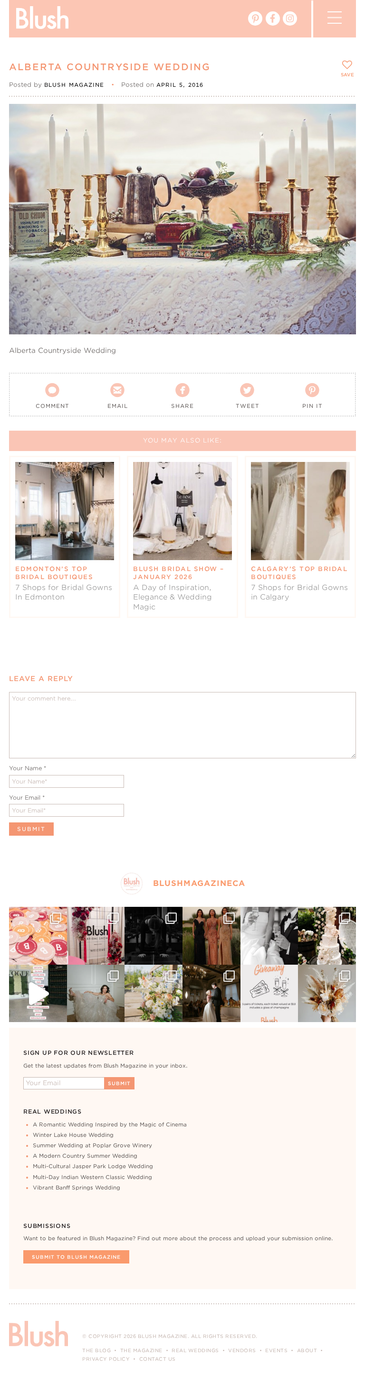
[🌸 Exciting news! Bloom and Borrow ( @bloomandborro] (153, 994)
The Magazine (141, 1350)
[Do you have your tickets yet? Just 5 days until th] (269, 936)
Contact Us (157, 1359)
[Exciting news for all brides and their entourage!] (211, 936)
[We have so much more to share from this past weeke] (38, 936)
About (307, 1350)
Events (276, 1350)
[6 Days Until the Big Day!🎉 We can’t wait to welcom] (38, 994)
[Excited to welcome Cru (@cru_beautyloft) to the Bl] (96, 994)
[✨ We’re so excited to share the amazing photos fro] (96, 936)
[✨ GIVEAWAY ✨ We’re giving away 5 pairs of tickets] (269, 994)
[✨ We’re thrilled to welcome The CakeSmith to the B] (327, 936)
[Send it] (340, 162)
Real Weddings (195, 1350)
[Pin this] (340, 140)
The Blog (96, 1350)
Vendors (242, 1350)
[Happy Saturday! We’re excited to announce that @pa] (327, 994)
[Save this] (340, 119)
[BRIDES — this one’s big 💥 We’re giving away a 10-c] (153, 936)
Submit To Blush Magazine (76, 1257)
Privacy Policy (106, 1359)
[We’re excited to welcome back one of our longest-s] (211, 994)
